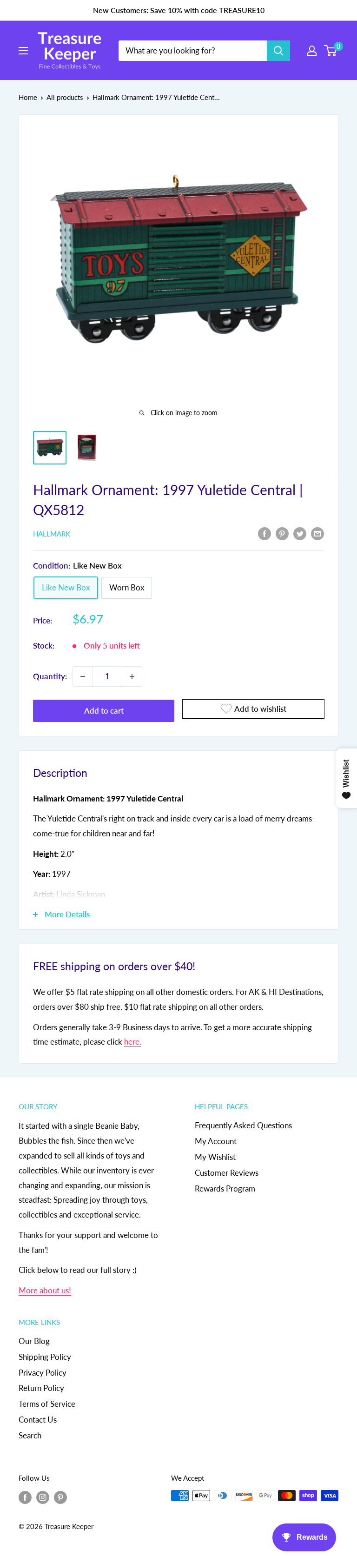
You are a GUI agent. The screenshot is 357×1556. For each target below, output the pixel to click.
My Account (216, 1141)
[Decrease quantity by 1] (83, 676)
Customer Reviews (226, 1173)
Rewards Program (225, 1188)
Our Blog (34, 1341)
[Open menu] (23, 50)
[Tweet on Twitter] (299, 533)
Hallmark (51, 534)
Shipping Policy (45, 1357)
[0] (331, 50)
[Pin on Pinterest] (282, 533)
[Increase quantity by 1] (132, 676)
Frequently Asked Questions (243, 1125)
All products (64, 97)
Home (28, 97)
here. (132, 1041)
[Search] (278, 50)
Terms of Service (47, 1404)
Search (30, 1435)
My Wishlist (215, 1157)
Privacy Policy (42, 1372)
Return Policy (41, 1388)
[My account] (312, 51)
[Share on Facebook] (264, 533)
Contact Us (38, 1419)
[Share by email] (317, 533)
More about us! (45, 1290)
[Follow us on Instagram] (42, 1497)
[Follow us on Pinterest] (60, 1497)
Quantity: (50, 676)
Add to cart (104, 710)
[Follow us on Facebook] (25, 1497)
